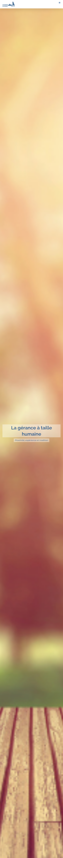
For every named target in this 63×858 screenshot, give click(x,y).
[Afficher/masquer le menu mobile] (60, 3)
